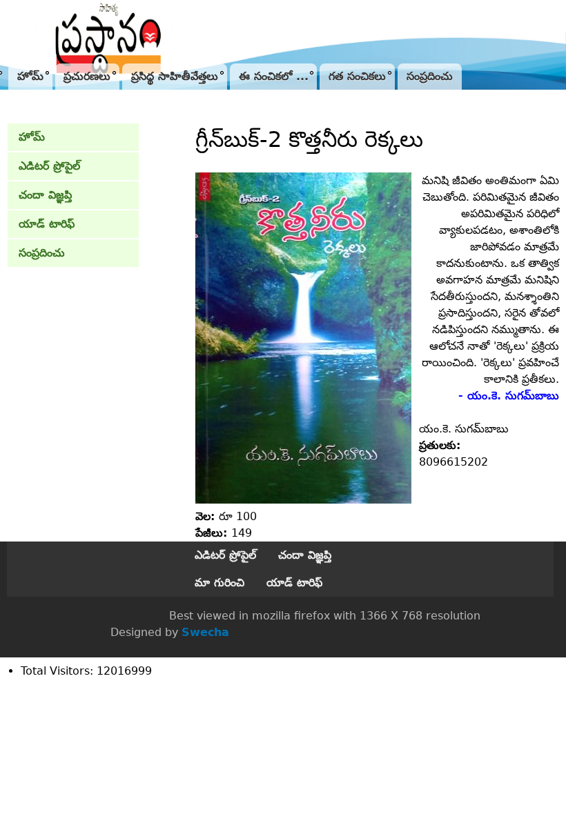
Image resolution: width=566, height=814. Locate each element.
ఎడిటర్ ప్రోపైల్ (49, 165)
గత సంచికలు (357, 76)
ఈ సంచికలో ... (274, 76)
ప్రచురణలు (87, 76)
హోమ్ (30, 76)
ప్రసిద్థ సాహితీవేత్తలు (174, 76)
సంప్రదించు (430, 76)
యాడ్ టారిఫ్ (47, 223)
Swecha (205, 632)
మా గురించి (219, 582)
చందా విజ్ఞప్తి (45, 194)
